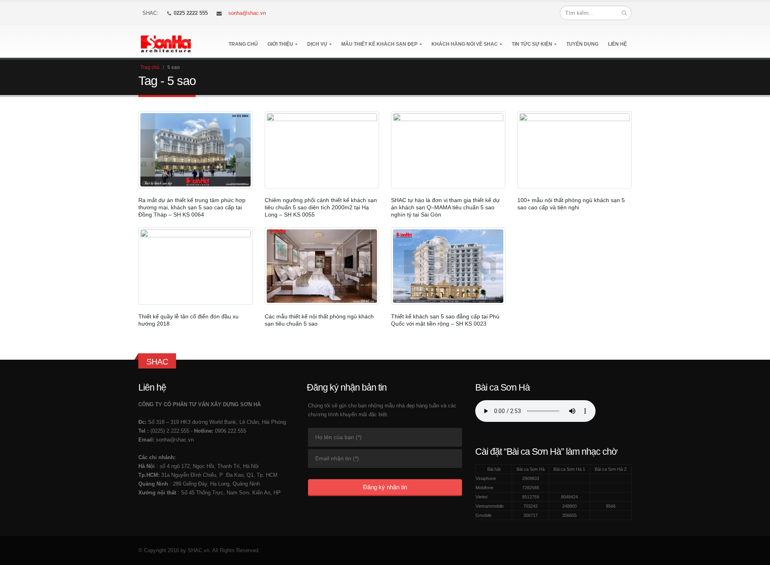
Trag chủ (150, 67)
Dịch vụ (317, 44)
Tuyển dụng (582, 44)
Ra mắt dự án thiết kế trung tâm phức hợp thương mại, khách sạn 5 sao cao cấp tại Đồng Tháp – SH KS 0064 (191, 207)
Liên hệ (617, 44)
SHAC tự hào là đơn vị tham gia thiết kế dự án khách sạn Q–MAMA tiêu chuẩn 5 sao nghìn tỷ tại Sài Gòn (445, 207)
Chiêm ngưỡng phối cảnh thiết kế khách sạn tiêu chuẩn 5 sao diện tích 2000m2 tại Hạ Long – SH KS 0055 (321, 207)
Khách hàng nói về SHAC (465, 44)
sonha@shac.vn (247, 13)
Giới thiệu (280, 44)
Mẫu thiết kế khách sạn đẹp (379, 44)
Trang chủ (243, 44)
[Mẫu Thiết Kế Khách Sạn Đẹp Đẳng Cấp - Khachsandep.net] (165, 41)
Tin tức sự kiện (532, 44)
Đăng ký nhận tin (385, 487)
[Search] (624, 13)
